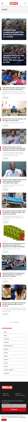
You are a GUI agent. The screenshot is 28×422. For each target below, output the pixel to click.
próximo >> (16, 322)
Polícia (6, 363)
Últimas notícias (6, 395)
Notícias (6, 359)
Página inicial (5, 393)
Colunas (6, 342)
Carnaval (6, 339)
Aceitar (4, 419)
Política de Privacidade (20, 395)
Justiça (6, 353)
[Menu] (2, 3)
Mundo (6, 356)
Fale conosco (18, 393)
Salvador (6, 373)
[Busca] (25, 3)
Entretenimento (8, 346)
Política (6, 366)
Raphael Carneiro (9, 370)
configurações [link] (22, 417)
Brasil (5, 335)
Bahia (5, 332)
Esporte (6, 349)
